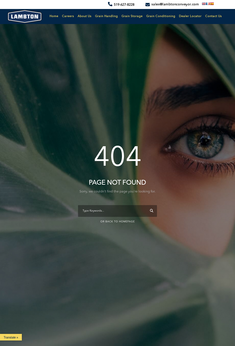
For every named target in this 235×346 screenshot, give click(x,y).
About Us (84, 16)
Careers (68, 16)
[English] (204, 3)
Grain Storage (132, 16)
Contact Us (213, 16)
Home (54, 16)
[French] (208, 3)
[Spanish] (212, 3)
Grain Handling (106, 16)
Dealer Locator (190, 16)
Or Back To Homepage (117, 221)
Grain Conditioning (160, 16)
